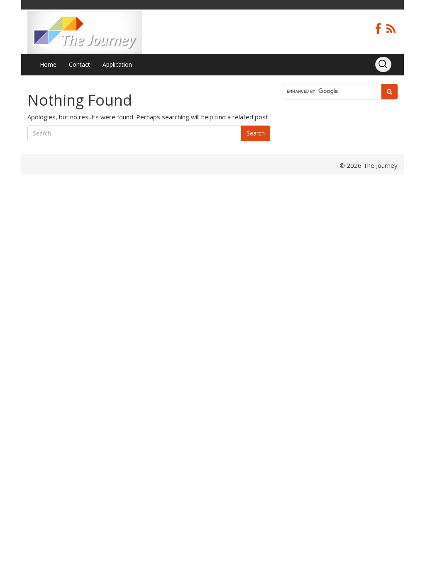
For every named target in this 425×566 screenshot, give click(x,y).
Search (256, 133)
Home (48, 64)
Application (117, 64)
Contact (79, 64)
